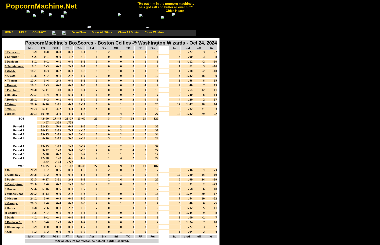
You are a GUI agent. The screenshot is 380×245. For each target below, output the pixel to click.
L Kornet (11, 85)
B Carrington (14, 184)
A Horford (11, 99)
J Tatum (10, 104)
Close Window (154, 32)
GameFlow (79, 32)
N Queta (10, 75)
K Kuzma (11, 189)
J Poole (10, 179)
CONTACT (39, 32)
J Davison (12, 61)
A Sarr (9, 170)
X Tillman (11, 80)
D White (10, 109)
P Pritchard (12, 90)
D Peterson (12, 52)
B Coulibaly (13, 174)
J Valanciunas (14, 193)
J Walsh (10, 71)
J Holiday (11, 94)
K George (11, 203)
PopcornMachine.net (86, 240)
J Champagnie (15, 227)
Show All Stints (102, 32)
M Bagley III (13, 212)
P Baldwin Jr (13, 222)
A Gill (8, 231)
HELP (23, 32)
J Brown (10, 113)
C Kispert (11, 198)
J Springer (12, 56)
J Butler (10, 208)
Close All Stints (128, 32)
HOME (9, 32)
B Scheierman (14, 66)
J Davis (10, 217)
